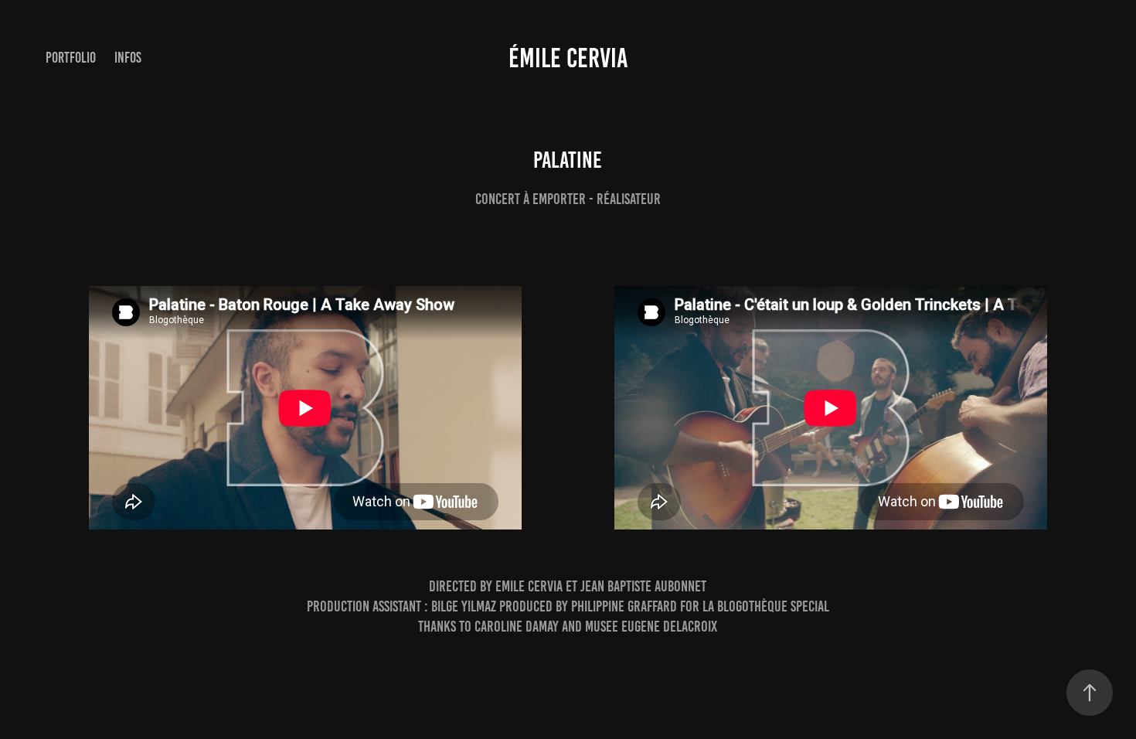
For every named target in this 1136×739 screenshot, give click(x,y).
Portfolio (71, 57)
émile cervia (568, 58)
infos (127, 57)
